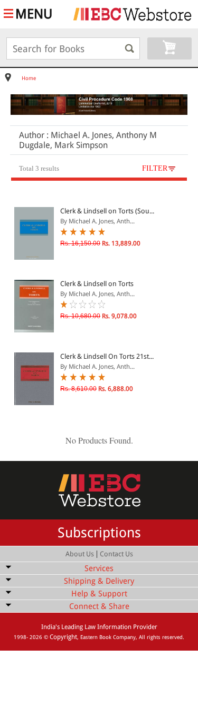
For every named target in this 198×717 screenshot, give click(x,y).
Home (29, 78)
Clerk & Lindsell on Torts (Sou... (107, 211)
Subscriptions (99, 533)
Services (99, 568)
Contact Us (116, 554)
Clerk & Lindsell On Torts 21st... (107, 356)
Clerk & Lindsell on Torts (97, 284)
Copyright (63, 637)
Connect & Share (99, 606)
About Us (79, 554)
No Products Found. (99, 440)
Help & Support (99, 593)
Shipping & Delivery (99, 581)
